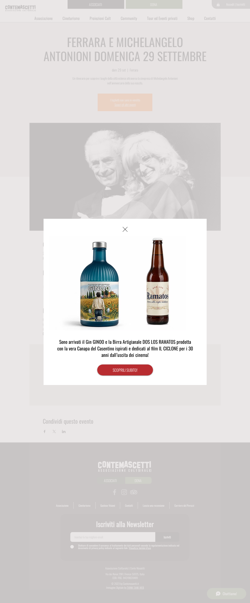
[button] (125, 229)
